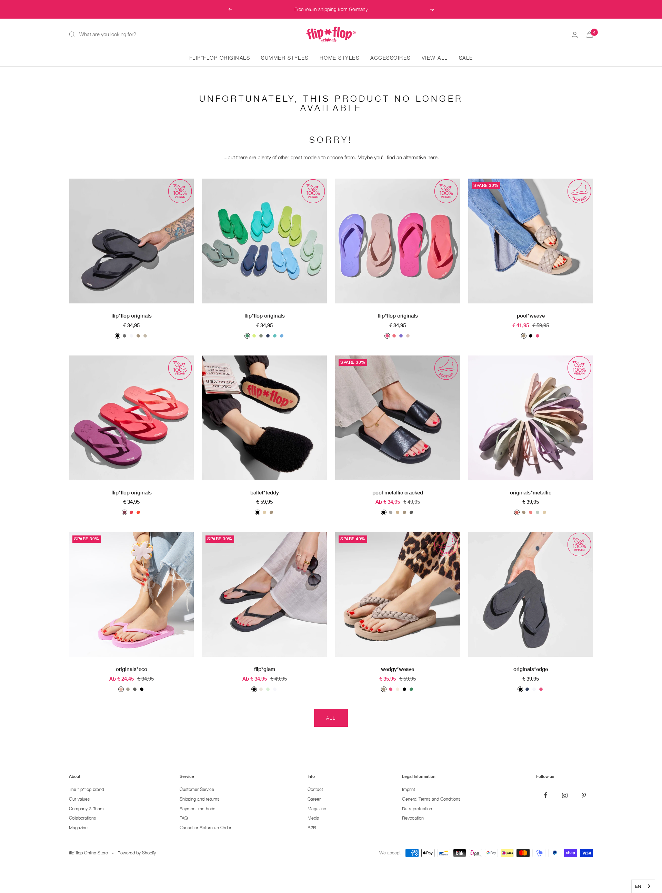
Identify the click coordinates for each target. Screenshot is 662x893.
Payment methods (197, 808)
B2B (312, 827)
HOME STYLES (340, 57)
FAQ (184, 818)
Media (313, 818)
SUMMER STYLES (285, 57)
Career (314, 799)
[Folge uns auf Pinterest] (583, 795)
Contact (315, 789)
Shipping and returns (199, 799)
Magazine (78, 827)
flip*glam (264, 669)
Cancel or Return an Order (205, 827)
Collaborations (82, 818)
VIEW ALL (435, 57)
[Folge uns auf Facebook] (545, 795)
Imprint (408, 789)
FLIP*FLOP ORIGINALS (219, 57)
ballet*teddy (264, 492)
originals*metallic (530, 492)
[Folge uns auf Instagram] (564, 795)
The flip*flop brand (86, 789)
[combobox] (643, 886)
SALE (466, 57)
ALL (331, 718)
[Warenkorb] (589, 34)
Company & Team (86, 808)
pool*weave (531, 315)
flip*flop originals (131, 315)
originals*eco (131, 669)
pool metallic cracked (397, 492)
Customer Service (197, 789)
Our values (79, 799)
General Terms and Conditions (431, 799)
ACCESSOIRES (390, 57)
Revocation (413, 818)
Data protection (417, 808)
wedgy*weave (397, 669)
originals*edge (530, 669)
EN (638, 886)
